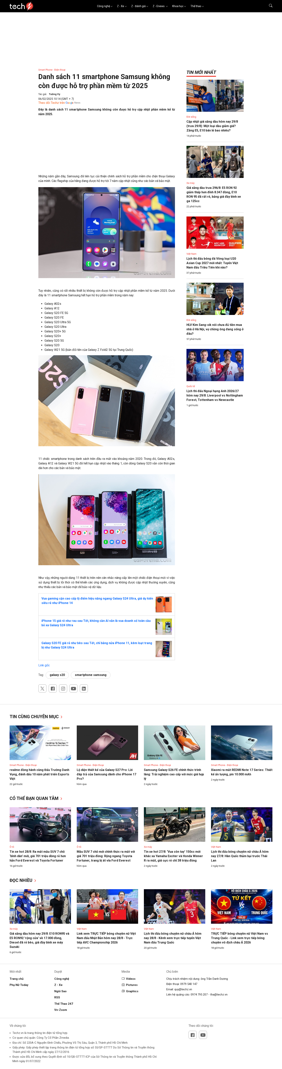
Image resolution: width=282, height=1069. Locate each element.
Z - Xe (120, 6)
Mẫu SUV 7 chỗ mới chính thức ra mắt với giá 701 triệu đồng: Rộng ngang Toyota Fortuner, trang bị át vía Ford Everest (106, 856)
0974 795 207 (199, 994)
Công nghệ (103, 6)
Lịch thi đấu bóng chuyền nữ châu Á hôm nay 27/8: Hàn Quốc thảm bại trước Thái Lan (240, 856)
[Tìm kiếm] (268, 6)
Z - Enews (159, 6)
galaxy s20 (57, 675)
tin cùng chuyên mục (35, 716)
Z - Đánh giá (138, 6)
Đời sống (191, 116)
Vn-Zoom (60, 1010)
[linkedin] (84, 688)
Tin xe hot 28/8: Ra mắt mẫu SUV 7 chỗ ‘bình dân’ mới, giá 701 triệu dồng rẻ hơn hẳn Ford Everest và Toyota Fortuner (38, 856)
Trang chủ (16, 979)
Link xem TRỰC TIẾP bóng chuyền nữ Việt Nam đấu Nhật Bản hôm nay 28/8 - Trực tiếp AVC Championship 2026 (106, 938)
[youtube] (73, 688)
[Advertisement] (106, 147)
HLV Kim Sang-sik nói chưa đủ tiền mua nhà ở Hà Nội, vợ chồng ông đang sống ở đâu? (214, 329)
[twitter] (42, 688)
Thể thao (195, 6)
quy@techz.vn (183, 989)
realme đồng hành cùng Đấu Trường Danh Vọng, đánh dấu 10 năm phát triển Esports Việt (39, 774)
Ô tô (12, 846)
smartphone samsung (90, 675)
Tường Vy (54, 94)
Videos (130, 979)
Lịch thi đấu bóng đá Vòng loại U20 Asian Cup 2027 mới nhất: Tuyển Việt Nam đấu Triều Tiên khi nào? (212, 263)
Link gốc (44, 665)
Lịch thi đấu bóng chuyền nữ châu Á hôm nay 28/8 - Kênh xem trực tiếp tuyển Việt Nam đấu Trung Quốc (172, 938)
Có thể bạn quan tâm (35, 798)
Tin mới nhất (201, 72)
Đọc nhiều (22, 880)
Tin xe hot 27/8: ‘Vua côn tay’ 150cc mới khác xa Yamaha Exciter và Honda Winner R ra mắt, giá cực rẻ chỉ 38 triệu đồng (173, 856)
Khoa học (177, 6)
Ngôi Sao (60, 991)
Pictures (132, 985)
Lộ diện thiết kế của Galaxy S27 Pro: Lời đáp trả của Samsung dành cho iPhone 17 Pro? (106, 774)
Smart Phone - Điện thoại (51, 69)
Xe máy (190, 183)
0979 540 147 (188, 984)
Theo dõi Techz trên (51, 103)
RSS (57, 997)
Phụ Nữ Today (19, 985)
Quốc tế (190, 386)
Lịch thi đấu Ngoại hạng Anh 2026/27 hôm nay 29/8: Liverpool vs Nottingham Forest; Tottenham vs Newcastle (214, 395)
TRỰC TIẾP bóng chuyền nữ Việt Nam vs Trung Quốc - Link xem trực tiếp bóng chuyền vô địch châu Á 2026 (239, 938)
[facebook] (53, 688)
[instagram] (63, 688)
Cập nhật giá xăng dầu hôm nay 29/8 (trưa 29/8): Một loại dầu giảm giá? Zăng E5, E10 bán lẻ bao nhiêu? (212, 126)
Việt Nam (191, 253)
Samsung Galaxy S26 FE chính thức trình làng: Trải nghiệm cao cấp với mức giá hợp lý (174, 774)
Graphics (132, 991)
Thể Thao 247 (63, 1003)
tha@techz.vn (219, 994)
